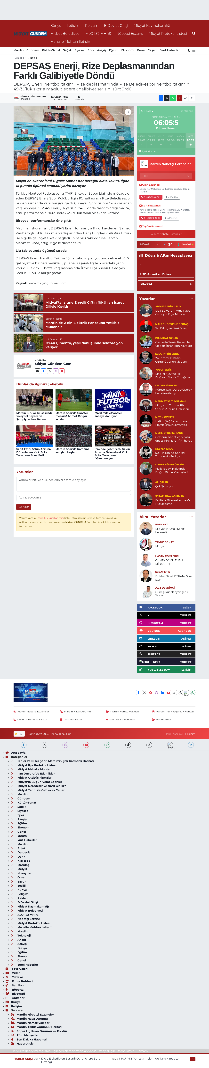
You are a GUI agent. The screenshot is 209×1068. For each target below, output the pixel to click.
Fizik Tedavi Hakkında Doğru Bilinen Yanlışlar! (171, 470)
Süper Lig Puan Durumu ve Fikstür (42, 1031)
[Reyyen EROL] (146, 452)
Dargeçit (23, 852)
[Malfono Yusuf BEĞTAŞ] (146, 326)
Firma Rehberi (22, 981)
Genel (141, 50)
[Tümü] (191, 298)
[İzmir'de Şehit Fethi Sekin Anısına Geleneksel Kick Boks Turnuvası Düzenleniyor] (113, 435)
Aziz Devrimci (165, 587)
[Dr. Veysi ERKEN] (146, 389)
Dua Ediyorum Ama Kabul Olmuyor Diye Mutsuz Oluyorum (173, 312)
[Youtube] (61, 371)
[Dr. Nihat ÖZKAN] (146, 341)
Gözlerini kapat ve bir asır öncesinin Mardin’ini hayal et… (173, 438)
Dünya (22, 948)
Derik (21, 856)
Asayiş (101, 50)
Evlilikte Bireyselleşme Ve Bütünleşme (172, 502)
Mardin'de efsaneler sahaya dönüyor (108, 414)
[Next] (186, 692)
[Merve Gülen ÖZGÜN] (146, 468)
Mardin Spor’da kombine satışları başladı (72, 450)
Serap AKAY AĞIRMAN (169, 496)
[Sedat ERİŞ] (146, 575)
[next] (170, 745)
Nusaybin (24, 873)
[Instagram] (55, 371)
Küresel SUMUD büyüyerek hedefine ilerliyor (173, 391)
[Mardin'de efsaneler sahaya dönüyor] (113, 399)
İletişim (73, 25)
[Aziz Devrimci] (146, 591)
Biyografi (18, 993)
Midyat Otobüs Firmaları (34, 777)
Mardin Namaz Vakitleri (124, 711)
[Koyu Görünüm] (189, 50)
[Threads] (180, 692)
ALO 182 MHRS (98, 33)
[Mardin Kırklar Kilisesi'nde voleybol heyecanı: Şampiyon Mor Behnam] (34, 399)
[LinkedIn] (162, 692)
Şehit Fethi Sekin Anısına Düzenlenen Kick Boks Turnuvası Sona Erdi (33, 452)
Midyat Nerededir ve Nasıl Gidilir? (41, 786)
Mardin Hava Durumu (77, 711)
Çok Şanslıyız (164, 486)
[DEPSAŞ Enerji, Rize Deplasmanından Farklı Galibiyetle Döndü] (74, 141)
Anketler (17, 998)
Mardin (19, 50)
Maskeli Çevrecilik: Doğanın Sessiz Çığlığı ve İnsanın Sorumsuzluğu (172, 375)
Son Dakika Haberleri (122, 719)
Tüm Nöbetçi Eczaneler (168, 234)
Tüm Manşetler (73, 719)
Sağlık (67, 50)
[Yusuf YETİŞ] (146, 373)
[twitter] (44, 745)
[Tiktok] (174, 692)
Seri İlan (17, 985)
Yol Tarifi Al (173, 197)
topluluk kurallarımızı (51, 518)
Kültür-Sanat (51, 50)
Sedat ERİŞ (162, 572)
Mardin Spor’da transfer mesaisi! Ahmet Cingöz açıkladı (72, 416)
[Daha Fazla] (179, 98)
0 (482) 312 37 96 (152, 218)
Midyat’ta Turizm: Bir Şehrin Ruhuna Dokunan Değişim (172, 407)
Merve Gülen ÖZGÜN (169, 464)
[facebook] (23, 745)
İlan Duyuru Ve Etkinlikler (36, 773)
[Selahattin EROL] (146, 357)
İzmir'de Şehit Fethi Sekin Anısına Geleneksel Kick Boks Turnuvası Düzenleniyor (112, 453)
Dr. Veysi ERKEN (166, 385)
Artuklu (22, 848)
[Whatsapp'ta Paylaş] (173, 98)
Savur (21, 881)
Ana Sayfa (18, 752)
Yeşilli (21, 885)
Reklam (91, 25)
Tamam (142, 1051)
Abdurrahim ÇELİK (168, 306)
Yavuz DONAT (164, 542)
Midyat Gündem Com (53, 364)
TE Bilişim (189, 733)
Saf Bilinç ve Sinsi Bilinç (171, 328)
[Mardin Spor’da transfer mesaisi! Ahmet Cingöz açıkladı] (74, 399)
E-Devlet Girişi (116, 25)
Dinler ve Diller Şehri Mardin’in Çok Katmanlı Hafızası (55, 761)
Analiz (21, 939)
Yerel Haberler (27, 964)
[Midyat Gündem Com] (24, 365)
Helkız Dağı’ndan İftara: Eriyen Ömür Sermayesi (171, 423)
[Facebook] (43, 371)
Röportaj (17, 989)
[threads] (149, 745)
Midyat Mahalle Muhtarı (34, 769)
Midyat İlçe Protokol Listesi (36, 765)
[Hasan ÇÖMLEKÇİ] (146, 559)
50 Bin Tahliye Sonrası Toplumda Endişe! (170, 454)
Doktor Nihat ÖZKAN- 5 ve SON (173, 578)
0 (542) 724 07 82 (152, 197)
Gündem (32, 50)
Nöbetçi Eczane (129, 33)
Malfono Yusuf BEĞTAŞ (171, 324)
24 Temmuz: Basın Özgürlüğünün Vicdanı (171, 359)
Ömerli (22, 877)
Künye (55, 25)
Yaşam (153, 50)
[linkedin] (191, 745)
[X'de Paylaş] (166, 98)
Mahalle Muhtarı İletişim (71, 41)
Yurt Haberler (170, 50)
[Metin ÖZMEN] (146, 420)
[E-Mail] (37, 371)
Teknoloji (24, 935)
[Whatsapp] (192, 692)
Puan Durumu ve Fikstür (32, 719)
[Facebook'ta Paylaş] (161, 98)
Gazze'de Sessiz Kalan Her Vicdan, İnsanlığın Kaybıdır (173, 344)
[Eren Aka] (146, 528)
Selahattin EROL (167, 353)
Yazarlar (17, 977)
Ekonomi (127, 50)
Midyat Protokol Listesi (168, 33)
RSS (20, 733)
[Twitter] (49, 371)
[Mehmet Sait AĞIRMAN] (146, 405)
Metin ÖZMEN (164, 417)
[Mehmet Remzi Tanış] (146, 436)
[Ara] (193, 33)
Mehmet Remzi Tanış (169, 433)
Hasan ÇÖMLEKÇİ (167, 556)
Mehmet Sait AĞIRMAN (170, 401)
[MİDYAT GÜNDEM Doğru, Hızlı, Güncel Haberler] (31, 33)
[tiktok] (128, 745)
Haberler (20, 58)
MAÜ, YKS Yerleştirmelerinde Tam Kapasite (148, 1058)
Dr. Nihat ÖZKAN (166, 338)
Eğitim (114, 50)
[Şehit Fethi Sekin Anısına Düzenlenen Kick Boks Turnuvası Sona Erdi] (34, 435)
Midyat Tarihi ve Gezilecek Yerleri (41, 790)
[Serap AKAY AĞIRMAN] (146, 499)
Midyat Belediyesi (65, 33)
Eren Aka (161, 524)
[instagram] (65, 745)
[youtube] (86, 745)
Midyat (160, 546)
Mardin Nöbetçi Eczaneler (33, 711)
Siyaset (80, 50)
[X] (144, 692)
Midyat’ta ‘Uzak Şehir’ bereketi (170, 530)
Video (15, 973)
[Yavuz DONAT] (146, 544)
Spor (91, 50)
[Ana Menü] (193, 50)
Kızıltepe (23, 860)
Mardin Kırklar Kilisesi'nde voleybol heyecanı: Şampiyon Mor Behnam (34, 416)
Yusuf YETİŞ (163, 369)
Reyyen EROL (164, 448)
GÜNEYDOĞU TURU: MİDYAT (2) (169, 562)
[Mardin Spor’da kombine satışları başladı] (74, 435)
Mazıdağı (23, 865)
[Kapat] (207, 1051)
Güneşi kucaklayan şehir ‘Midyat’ (171, 593)
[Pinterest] (150, 692)
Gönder (24, 506)
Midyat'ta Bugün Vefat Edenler (39, 781)
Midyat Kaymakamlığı (152, 25)
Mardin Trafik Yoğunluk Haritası (175, 711)
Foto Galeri (19, 968)
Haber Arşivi (163, 719)
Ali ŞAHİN (161, 482)
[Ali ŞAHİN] (146, 484)
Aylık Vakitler (149, 151)
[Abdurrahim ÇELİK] (146, 310)
